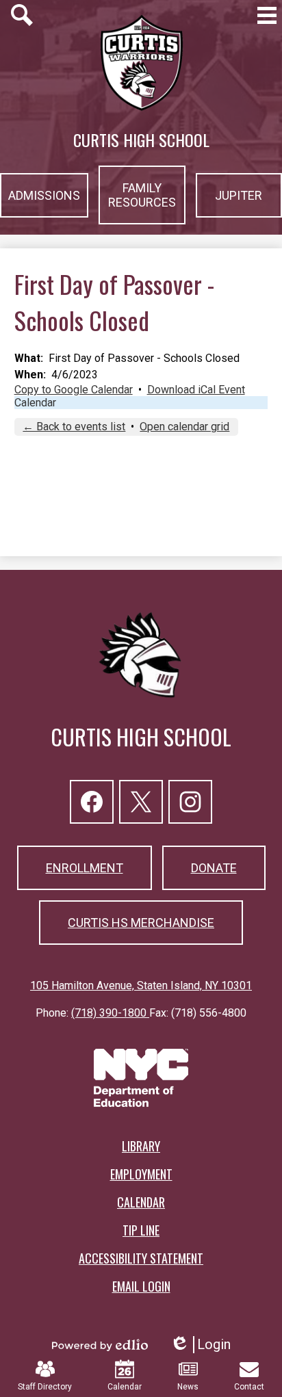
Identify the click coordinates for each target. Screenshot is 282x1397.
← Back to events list (74, 426)
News (187, 1387)
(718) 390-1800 (110, 1012)
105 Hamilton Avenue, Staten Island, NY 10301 (141, 985)
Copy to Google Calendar (73, 389)
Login (200, 1344)
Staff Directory (45, 1387)
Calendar (35, 402)
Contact (249, 1387)
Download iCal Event (196, 389)
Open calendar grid (184, 426)
